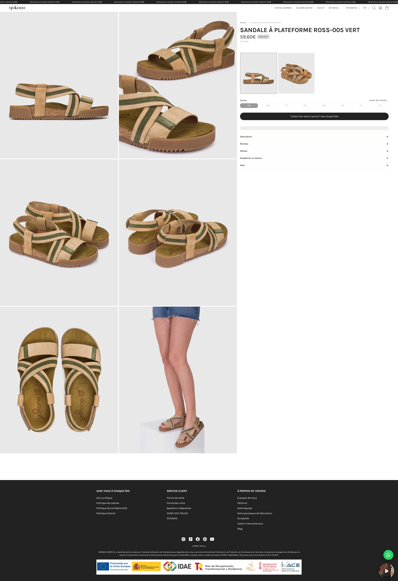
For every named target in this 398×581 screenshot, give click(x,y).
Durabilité (243, 518)
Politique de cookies (107, 503)
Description (246, 136)
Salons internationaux (250, 523)
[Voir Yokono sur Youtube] (212, 539)
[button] (304, 8)
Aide (242, 165)
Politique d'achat (105, 513)
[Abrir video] (386, 571)
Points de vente (175, 497)
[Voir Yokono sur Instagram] (183, 539)
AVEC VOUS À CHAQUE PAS (113, 490)
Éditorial (242, 503)
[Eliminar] (393, 562)
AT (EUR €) (351, 8)
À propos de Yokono (251, 490)
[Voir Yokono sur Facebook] (197, 539)
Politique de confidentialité (111, 508)
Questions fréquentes (179, 508)
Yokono (202, 546)
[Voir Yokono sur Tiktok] (190, 539)
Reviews (244, 143)
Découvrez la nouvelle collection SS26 (45, 2)
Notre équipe (244, 508)
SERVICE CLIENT (177, 490)
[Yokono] (18, 8)
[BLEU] (296, 73)
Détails (243, 151)
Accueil (243, 22)
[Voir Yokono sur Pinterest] (205, 539)
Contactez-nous (176, 503)
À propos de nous (247, 497)
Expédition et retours (251, 158)
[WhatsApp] (388, 555)
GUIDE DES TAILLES (177, 513)
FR (364, 8)
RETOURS (172, 518)
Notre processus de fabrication (254, 513)
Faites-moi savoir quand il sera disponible (314, 116)
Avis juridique (104, 497)
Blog (239, 528)
